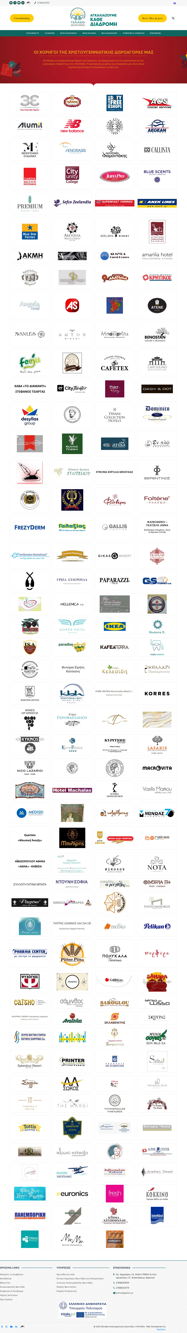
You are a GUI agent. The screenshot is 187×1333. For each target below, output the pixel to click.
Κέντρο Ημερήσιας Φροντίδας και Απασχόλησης (80, 1278)
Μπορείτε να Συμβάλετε (11, 1274)
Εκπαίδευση (5, 1278)
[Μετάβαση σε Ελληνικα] (174, 3)
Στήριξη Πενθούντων (67, 1291)
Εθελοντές (5, 1282)
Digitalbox (161, 1329)
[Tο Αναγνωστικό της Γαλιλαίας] (22, 1326)
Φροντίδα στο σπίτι (66, 1274)
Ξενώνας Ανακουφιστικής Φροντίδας (75, 1282)
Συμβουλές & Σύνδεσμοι (11, 1291)
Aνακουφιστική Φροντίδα (12, 1287)
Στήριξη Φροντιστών (66, 1287)
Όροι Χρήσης (6, 1299)
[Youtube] (19, 2)
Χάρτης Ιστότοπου (9, 1295)
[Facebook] (11, 2)
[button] (173, 18)
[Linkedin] (23, 2)
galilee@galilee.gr (124, 1293)
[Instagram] (15, 2)
